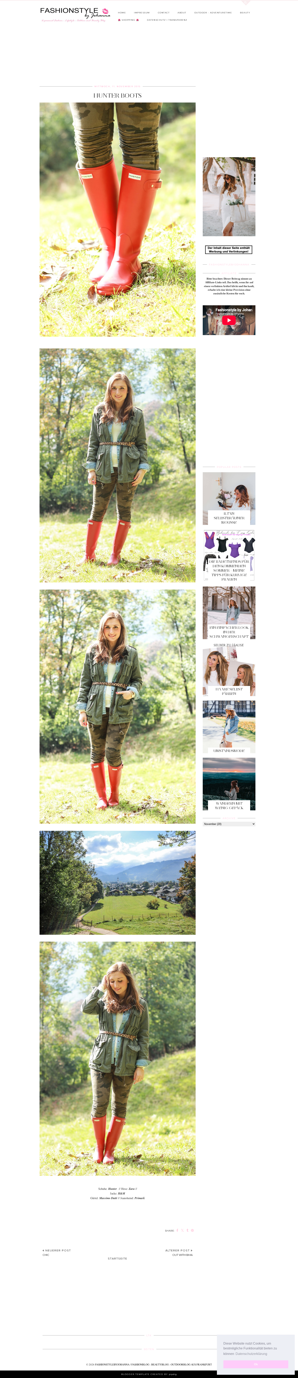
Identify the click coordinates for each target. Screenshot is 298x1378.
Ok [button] (256, 1364)
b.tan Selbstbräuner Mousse (229, 518)
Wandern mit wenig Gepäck (229, 805)
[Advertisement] (138, 55)
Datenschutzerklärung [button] (251, 1354)
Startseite (117, 1258)
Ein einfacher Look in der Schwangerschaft (229, 632)
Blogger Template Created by (149, 1374)
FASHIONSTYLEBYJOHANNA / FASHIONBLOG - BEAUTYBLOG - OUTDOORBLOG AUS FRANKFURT (153, 1364)
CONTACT (164, 12)
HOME (122, 12)
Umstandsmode (229, 751)
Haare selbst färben (229, 691)
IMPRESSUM (142, 12)
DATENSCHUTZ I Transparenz (167, 20)
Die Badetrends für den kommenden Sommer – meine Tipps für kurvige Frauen (229, 570)
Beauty (245, 12)
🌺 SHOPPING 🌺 (128, 20)
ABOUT (182, 12)
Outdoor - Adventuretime (213, 12)
